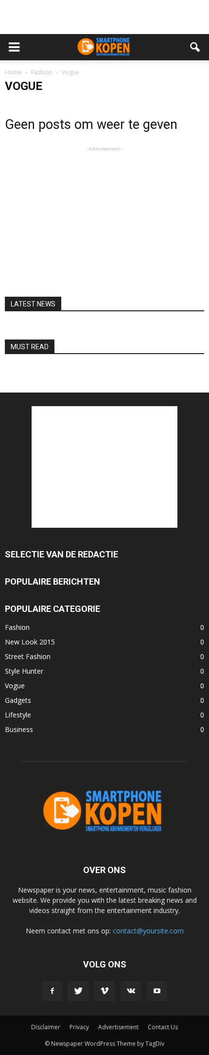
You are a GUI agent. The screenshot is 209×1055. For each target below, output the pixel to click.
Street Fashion (28, 656)
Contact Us (163, 1027)
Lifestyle (18, 714)
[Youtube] (157, 991)
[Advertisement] (104, 17)
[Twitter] (78, 991)
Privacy (79, 1027)
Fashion (17, 627)
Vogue (15, 685)
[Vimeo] (104, 991)
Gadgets (18, 700)
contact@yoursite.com (148, 930)
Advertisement (118, 1027)
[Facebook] (52, 991)
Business (19, 729)
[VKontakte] (130, 991)
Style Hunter (24, 671)
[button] (195, 47)
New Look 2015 (30, 641)
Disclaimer (45, 1027)
